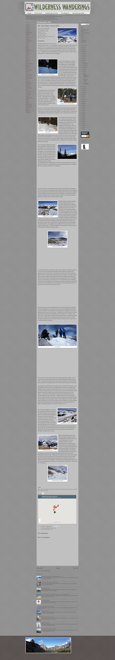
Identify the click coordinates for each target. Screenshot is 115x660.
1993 (83, 125)
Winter (55, 528)
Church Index (83, 42)
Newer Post (40, 568)
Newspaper (28, 76)
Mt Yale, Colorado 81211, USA (46, 529)
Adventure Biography (85, 29)
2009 (83, 101)
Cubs (27, 43)
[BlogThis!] (55, 526)
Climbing (27, 39)
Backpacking (28, 32)
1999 (83, 116)
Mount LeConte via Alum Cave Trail (48, 616)
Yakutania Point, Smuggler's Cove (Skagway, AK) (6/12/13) (52, 576)
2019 (83, 60)
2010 (83, 99)
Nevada (27, 73)
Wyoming (27, 110)
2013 (83, 94)
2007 (83, 105)
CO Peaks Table (83, 40)
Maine (27, 61)
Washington (28, 104)
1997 (83, 119)
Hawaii (27, 52)
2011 (83, 97)
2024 (83, 51)
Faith (27, 47)
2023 (83, 53)
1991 (83, 129)
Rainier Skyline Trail (45, 610)
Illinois (27, 55)
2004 (83, 108)
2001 (83, 112)
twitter (82, 37)
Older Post (75, 568)
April (84, 73)
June (84, 71)
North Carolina (28, 78)
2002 (83, 110)
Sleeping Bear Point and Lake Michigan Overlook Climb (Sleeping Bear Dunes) (55, 594)
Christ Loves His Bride (45, 600)
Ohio (26, 79)
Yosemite (27, 112)
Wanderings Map (78, 13)
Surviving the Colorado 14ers (85, 80)
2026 (83, 47)
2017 (83, 86)
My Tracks (40, 494)
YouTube (82, 38)
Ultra (27, 99)
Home (29, 13)
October (84, 65)
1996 (83, 121)
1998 (83, 118)
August (84, 67)
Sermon (27, 86)
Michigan (27, 65)
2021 (83, 56)
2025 (83, 49)
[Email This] (54, 526)
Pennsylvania (28, 83)
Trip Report (51, 528)
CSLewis (27, 42)
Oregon (27, 81)
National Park (28, 70)
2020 (83, 58)
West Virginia (28, 105)
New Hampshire (28, 74)
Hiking (48, 528)
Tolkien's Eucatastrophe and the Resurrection (50, 582)
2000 (83, 114)
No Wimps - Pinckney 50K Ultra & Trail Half (86, 76)
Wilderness (28, 107)
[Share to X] (56, 526)
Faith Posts (38, 13)
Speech (27, 89)
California (27, 37)
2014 (83, 92)
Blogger (63, 657)
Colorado (44, 528)
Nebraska (27, 71)
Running (27, 84)
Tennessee (28, 92)
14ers (41, 528)
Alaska (27, 27)
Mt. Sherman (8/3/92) (45, 588)
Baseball (27, 34)
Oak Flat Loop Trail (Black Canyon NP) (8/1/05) (45, 606)
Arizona (27, 29)
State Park (28, 91)
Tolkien (27, 96)
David (27, 45)
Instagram (83, 35)
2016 (83, 88)
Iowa (26, 58)
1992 (83, 127)
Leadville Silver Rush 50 (46, 622)
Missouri (27, 68)
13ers (27, 24)
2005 (83, 107)
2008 (83, 103)
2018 (83, 62)
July (84, 69)
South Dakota (28, 87)
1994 (83, 123)
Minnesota (28, 66)
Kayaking (27, 60)
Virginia (27, 102)
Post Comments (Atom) (46, 570)
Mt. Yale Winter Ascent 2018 (85, 84)
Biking (27, 35)
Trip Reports (65, 13)
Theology (27, 94)
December (85, 63)
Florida (27, 48)
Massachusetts (28, 63)
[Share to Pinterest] (59, 526)
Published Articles (51, 13)
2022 (83, 55)
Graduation (28, 50)
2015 (83, 90)
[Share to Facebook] (58, 526)
